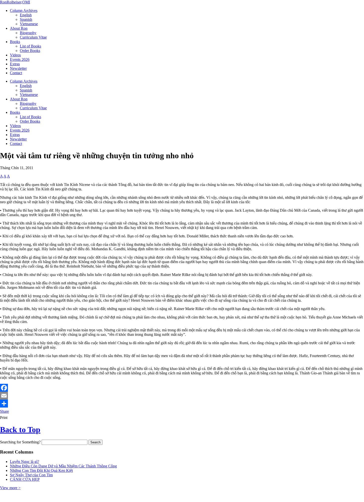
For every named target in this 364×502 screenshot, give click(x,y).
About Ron (18, 28)
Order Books (30, 50)
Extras (15, 64)
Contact (16, 73)
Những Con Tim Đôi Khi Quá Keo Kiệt (41, 470)
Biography (28, 33)
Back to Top (20, 429)
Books (15, 42)
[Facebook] (182, 388)
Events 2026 (19, 59)
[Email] (182, 396)
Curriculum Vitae (33, 37)
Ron (15, 2)
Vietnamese (29, 24)
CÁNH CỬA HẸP (25, 479)
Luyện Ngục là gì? (24, 461)
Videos (15, 55)
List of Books (30, 46)
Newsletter (18, 68)
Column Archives (23, 10)
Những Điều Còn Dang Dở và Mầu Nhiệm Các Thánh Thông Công (63, 466)
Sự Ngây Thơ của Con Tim (31, 475)
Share (4, 411)
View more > (10, 488)
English (26, 15)
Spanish (26, 19)
